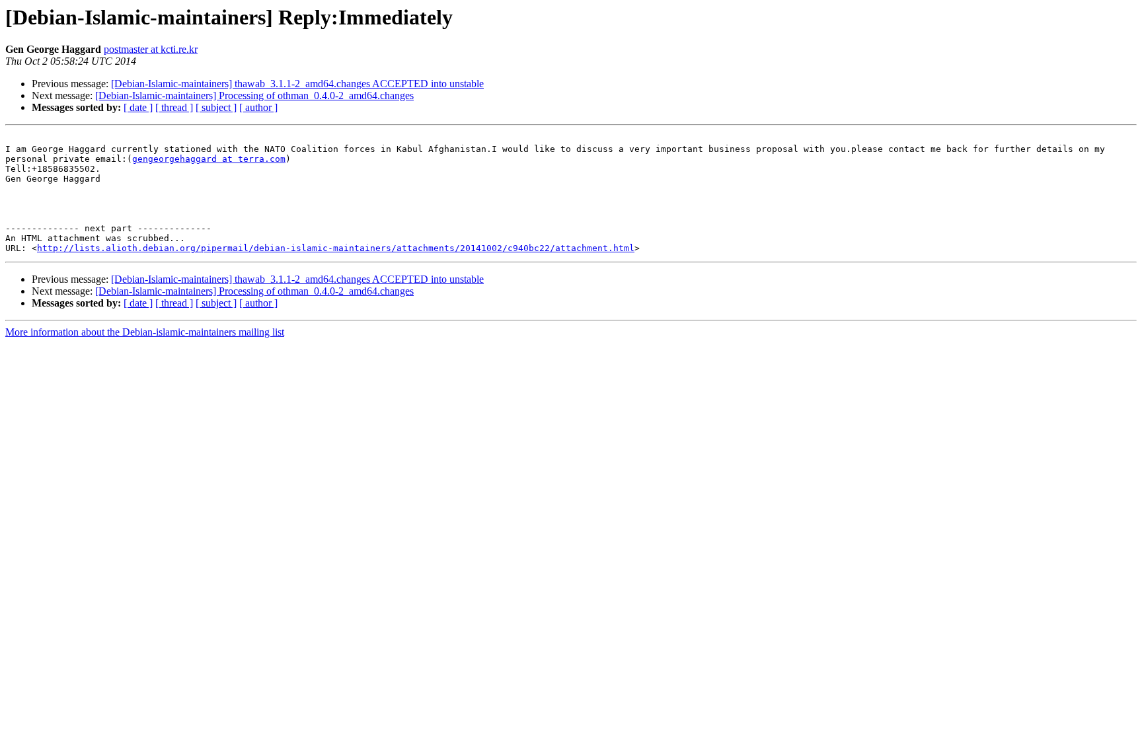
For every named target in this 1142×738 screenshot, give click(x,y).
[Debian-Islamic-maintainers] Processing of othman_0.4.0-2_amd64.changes (254, 95)
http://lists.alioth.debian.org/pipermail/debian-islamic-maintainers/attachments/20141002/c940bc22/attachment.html (335, 248)
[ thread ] (174, 107)
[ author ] (258, 107)
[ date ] (138, 107)
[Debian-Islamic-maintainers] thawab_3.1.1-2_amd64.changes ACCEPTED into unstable (297, 83)
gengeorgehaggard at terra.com (209, 159)
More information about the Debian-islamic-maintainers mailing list (144, 332)
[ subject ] (216, 107)
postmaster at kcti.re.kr (151, 49)
